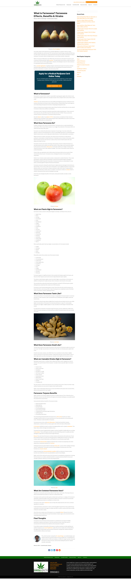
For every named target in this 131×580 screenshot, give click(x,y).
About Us (90, 4)
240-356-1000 (53, 562)
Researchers (49, 146)
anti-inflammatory (51, 422)
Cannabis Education (50, 18)
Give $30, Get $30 (76, 4)
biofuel (61, 512)
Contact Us (95, 4)
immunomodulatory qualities (49, 451)
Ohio (78, 74)
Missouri (79, 72)
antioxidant (69, 426)
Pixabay (56, 206)
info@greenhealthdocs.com (56, 564)
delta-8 (39, 117)
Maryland (79, 76)
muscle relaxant (43, 448)
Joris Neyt (56, 342)
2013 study (59, 416)
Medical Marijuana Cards (60, 4)
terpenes (51, 60)
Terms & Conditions (54, 565)
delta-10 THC (50, 117)
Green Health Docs (48, 527)
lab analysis (37, 432)
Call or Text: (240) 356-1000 (79, 2)
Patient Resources (81, 62)
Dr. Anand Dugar (43, 18)
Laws (78, 66)
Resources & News (83, 4)
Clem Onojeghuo (56, 49)
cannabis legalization (40, 65)
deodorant (47, 502)
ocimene (68, 169)
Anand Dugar (61, 536)
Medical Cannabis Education (83, 64)
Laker (56, 487)
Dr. (57, 536)
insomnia (52, 443)
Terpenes (55, 18)
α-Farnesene (36, 426)
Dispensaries (69, 4)
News (78, 59)
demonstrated (43, 441)
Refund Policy (53, 568)
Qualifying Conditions (82, 68)
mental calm (56, 445)
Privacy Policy (53, 567)
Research (36, 436)
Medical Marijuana (81, 61)
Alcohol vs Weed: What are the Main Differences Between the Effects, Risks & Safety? (86, 22)
